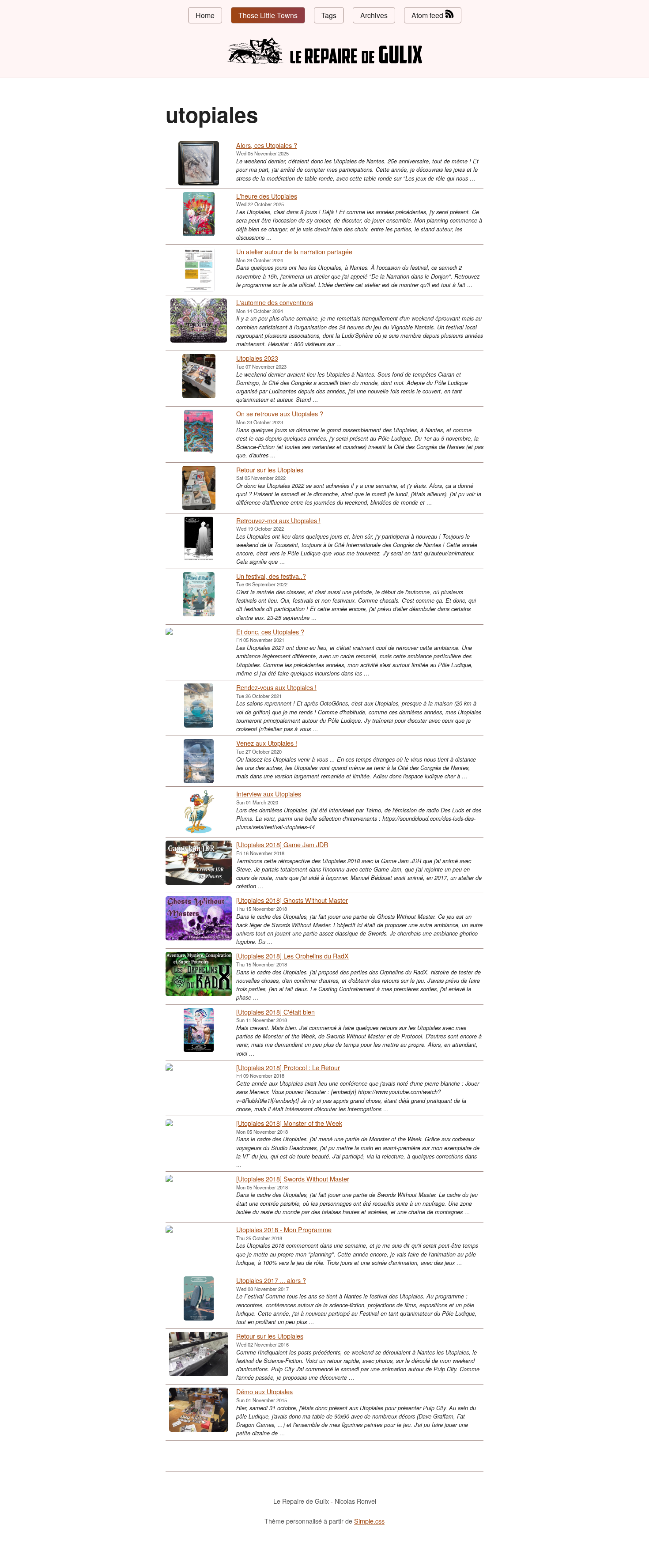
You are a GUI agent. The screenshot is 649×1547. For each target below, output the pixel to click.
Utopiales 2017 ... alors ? (271, 1280)
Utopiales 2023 (257, 357)
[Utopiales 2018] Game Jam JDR (282, 844)
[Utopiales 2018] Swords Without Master (292, 1178)
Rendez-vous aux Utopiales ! (276, 687)
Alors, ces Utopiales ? (266, 145)
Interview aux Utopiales (268, 793)
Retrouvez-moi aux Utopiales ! (278, 520)
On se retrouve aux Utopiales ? (279, 413)
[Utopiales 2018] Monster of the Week (289, 1123)
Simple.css (369, 1520)
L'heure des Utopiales (266, 195)
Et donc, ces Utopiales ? (270, 631)
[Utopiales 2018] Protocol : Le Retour (288, 1067)
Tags (328, 15)
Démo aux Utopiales (264, 1391)
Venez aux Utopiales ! (266, 742)
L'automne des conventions (274, 302)
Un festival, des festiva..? (271, 576)
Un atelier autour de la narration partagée (294, 251)
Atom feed (428, 15)
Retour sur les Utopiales (269, 469)
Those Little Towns (268, 15)
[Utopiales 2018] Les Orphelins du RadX (292, 955)
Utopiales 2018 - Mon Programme (284, 1229)
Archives (374, 15)
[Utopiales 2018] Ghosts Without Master (292, 900)
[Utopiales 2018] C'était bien (275, 1011)
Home (205, 15)
